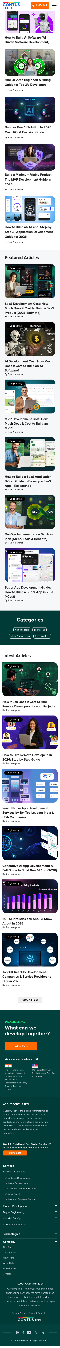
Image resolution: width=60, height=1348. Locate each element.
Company (9, 1241)
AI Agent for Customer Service (20, 1199)
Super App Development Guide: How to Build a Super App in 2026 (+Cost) (29, 592)
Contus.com (19, 1340)
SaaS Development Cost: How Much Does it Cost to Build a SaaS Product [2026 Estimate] (29, 308)
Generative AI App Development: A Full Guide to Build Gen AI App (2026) (29, 868)
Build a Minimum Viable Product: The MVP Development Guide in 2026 (28, 179)
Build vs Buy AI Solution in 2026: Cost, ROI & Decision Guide (28, 130)
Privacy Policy (18, 1313)
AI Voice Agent (12, 1194)
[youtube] (29, 1332)
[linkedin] (42, 1332)
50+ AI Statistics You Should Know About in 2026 (27, 921)
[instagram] (17, 1332)
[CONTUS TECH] (11, 5)
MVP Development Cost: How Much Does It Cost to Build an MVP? (26, 423)
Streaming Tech (42, 636)
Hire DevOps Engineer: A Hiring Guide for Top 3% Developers (28, 82)
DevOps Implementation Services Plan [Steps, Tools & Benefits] (29, 536)
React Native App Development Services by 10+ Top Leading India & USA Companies (28, 812)
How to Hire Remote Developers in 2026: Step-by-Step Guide (27, 757)
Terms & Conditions (38, 1313)
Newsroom (8, 1257)
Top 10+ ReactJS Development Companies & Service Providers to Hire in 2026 (26, 976)
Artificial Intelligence (14, 1171)
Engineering (16, 268)
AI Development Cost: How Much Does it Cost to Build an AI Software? (29, 366)
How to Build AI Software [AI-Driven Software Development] (27, 39)
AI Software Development (18, 1178)
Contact (7, 1273)
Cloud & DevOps (12, 1218)
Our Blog (7, 1247)
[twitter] (36, 1332)
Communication (22, 629)
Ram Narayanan (16, 90)
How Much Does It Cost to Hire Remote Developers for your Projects (28, 704)
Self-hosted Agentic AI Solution (20, 1188)
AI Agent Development (16, 1183)
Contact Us (15, 1153)
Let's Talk (42, 5)
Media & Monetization (20, 636)
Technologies (11, 1234)
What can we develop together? (27, 1030)
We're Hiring (9, 1263)
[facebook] (23, 1332)
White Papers (9, 1268)
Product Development (15, 1206)
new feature (35, 326)
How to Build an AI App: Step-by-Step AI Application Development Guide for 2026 (29, 232)
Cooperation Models (14, 1224)
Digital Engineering (13, 1212)
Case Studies (9, 1252)
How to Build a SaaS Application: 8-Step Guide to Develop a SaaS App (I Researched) (28, 481)
